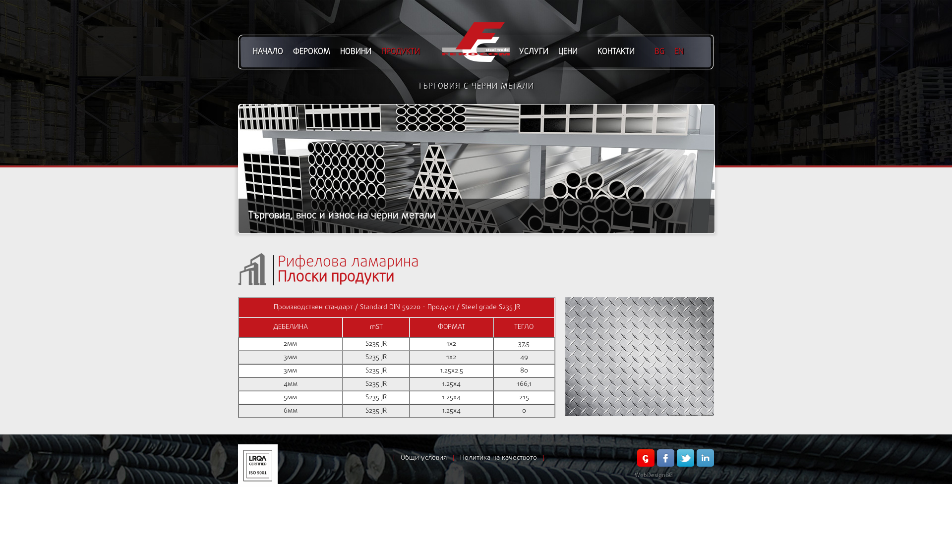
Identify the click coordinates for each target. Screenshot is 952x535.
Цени (568, 52)
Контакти (616, 52)
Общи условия (424, 458)
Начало (268, 52)
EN (679, 52)
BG (659, 52)
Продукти (400, 52)
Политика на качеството (498, 458)
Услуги (533, 52)
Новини (355, 52)
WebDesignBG (654, 475)
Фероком (311, 52)
